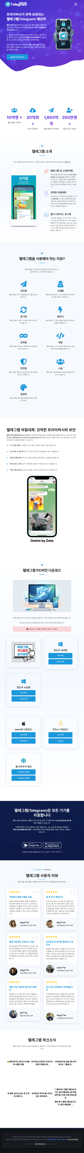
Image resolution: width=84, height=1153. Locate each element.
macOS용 (23, 735)
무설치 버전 (60, 662)
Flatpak (60, 741)
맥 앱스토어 (23, 741)
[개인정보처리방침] (73, 1139)
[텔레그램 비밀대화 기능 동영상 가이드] (42, 509)
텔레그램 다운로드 (18, 57)
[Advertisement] (42, 92)
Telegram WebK (24, 778)
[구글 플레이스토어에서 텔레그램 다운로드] (32, 845)
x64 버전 (60, 656)
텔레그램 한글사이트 (40, 1144)
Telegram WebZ (24, 772)
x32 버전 (23, 693)
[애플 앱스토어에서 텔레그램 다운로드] (52, 845)
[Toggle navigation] (76, 4)
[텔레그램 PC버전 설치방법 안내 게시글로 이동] (24, 652)
